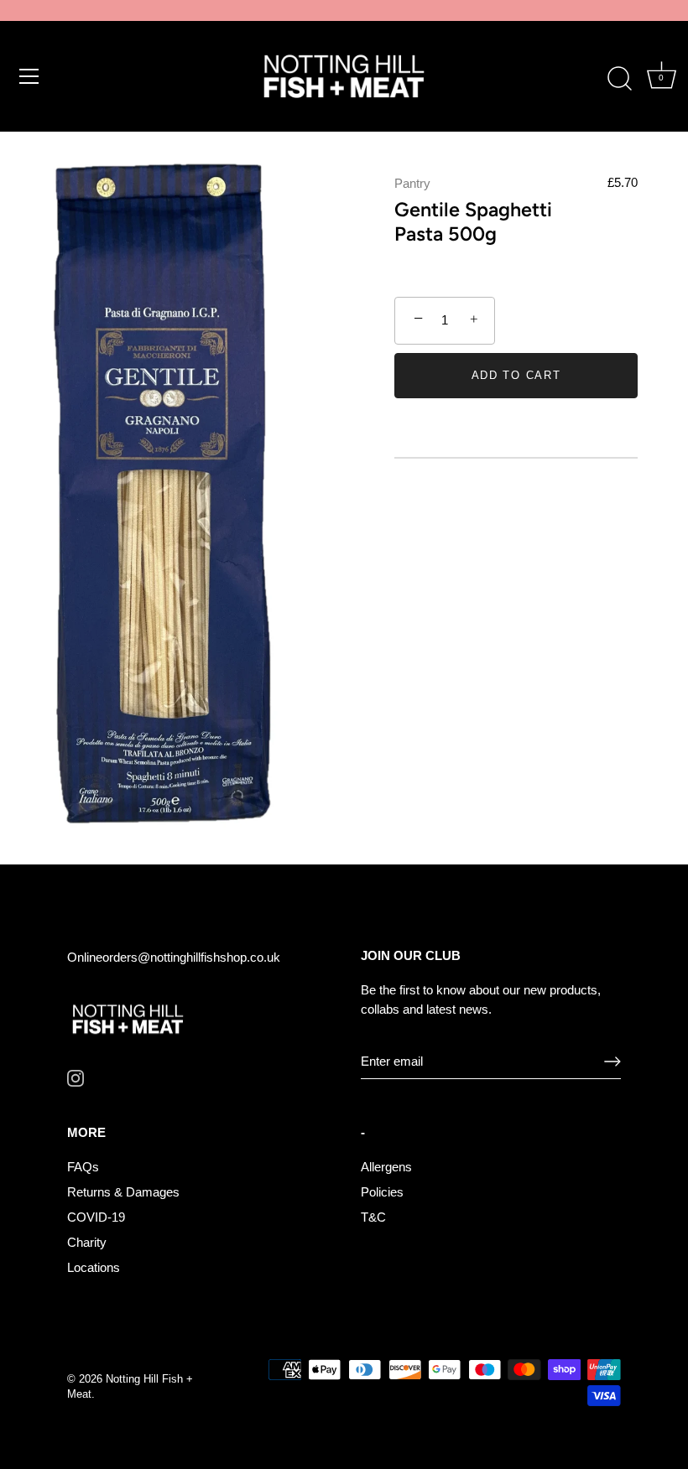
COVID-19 (96, 1217)
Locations (93, 1267)
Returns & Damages (123, 1192)
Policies (382, 1192)
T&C (373, 1217)
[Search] (619, 78)
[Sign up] (612, 1061)
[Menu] (29, 76)
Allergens (386, 1167)
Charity (87, 1242)
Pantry (412, 183)
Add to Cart (516, 375)
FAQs (83, 1167)
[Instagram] (75, 1077)
